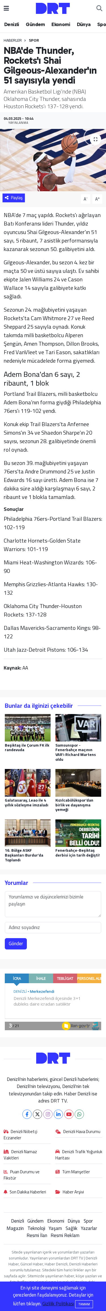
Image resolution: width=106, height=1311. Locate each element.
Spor (34, 40)
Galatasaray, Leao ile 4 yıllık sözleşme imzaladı (26, 802)
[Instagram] (48, 1114)
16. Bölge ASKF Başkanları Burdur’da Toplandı (24, 855)
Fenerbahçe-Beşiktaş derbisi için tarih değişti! (77, 853)
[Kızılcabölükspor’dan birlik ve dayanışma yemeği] (78, 782)
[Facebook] (27, 1114)
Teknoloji (36, 1228)
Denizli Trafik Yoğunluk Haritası (78, 1155)
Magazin (15, 1228)
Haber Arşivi (73, 1192)
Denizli (11, 24)
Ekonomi (60, 24)
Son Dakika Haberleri (28, 1192)
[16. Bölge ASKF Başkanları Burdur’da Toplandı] (28, 832)
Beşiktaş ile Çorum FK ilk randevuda (27, 747)
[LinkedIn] (58, 1114)
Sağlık (71, 1228)
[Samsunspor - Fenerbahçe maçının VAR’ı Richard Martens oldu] (78, 727)
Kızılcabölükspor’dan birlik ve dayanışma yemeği (74, 804)
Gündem (35, 24)
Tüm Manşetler (76, 1172)
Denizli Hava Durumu (81, 1132)
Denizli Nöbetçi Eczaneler (21, 1135)
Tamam (84, 1304)
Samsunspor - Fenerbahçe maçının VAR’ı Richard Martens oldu (75, 752)
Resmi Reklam (65, 1235)
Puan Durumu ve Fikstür (22, 1175)
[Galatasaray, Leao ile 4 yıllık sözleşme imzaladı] (28, 782)
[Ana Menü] (6, 8)
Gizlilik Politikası (58, 1303)
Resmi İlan (37, 1235)
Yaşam (55, 1228)
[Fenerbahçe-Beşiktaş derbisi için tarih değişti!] (78, 832)
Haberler (13, 40)
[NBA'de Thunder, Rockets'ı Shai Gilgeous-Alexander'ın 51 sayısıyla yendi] (53, 160)
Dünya (84, 24)
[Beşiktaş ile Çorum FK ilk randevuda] (28, 727)
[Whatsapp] (79, 1114)
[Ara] (99, 8)
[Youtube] (68, 1114)
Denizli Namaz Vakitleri (20, 1155)
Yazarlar (89, 1228)
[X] (37, 1114)
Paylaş (17, 197)
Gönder (16, 943)
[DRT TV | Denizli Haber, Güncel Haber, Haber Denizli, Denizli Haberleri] (53, 8)
